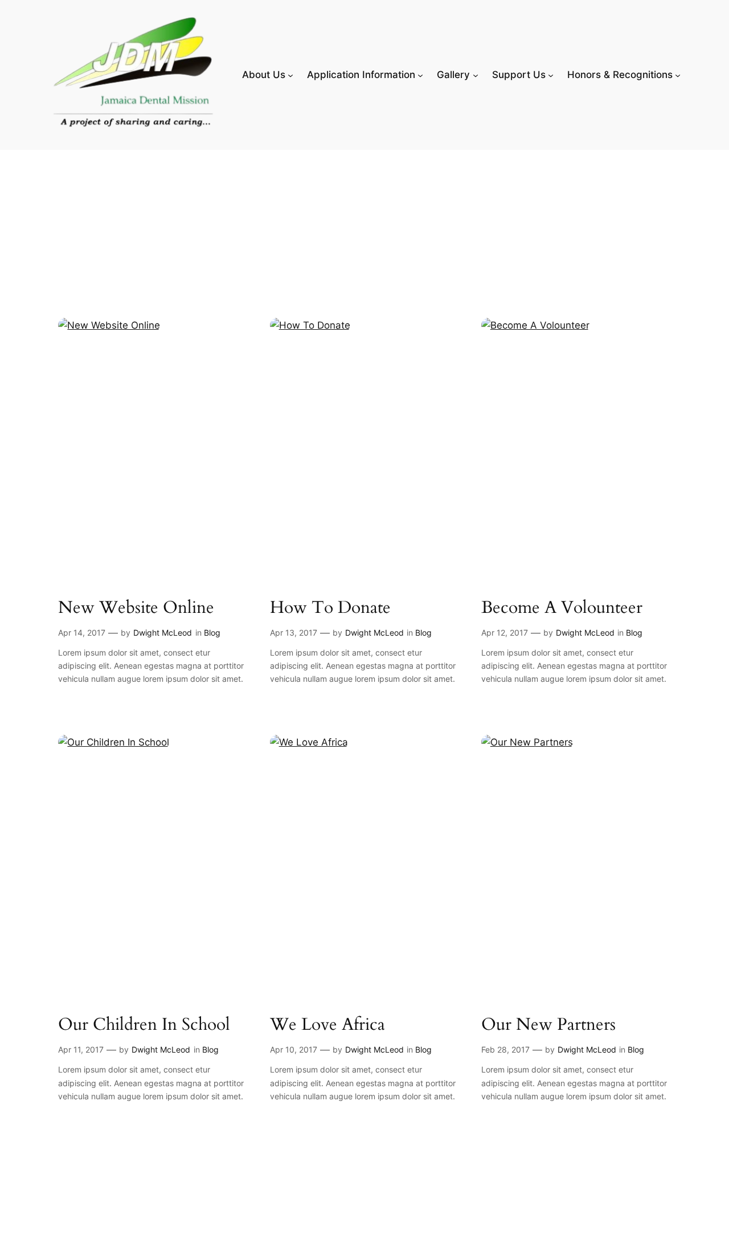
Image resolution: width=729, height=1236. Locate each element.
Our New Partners (548, 1025)
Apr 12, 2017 (504, 632)
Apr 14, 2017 (81, 632)
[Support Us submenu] (551, 74)
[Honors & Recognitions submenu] (678, 74)
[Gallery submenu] (475, 74)
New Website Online (136, 608)
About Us (263, 74)
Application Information (361, 74)
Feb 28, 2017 (505, 1049)
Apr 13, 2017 (293, 632)
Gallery (453, 74)
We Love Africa (327, 1025)
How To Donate (330, 608)
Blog (212, 632)
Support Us (519, 74)
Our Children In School (144, 1025)
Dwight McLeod (162, 632)
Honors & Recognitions (620, 74)
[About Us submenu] (290, 74)
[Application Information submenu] (420, 74)
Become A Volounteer (561, 608)
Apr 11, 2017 (81, 1049)
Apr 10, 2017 (293, 1049)
